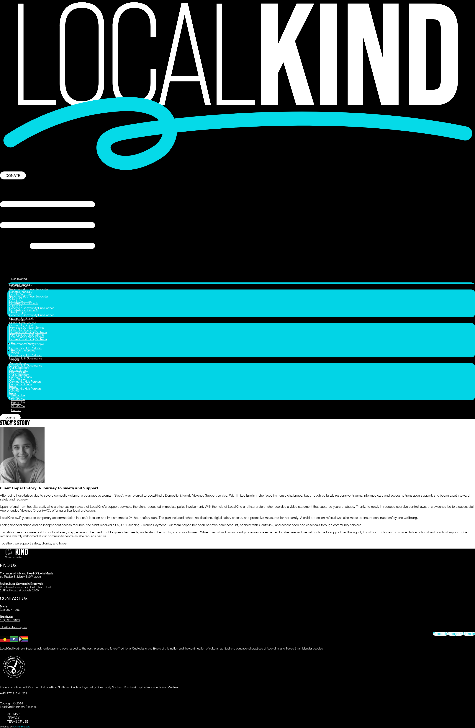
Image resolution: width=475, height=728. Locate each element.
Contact (14, 398)
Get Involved (19, 278)
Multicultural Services (22, 323)
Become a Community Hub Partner (31, 308)
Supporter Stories (20, 384)
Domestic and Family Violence (28, 339)
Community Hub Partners (25, 348)
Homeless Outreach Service (26, 334)
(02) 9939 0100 (10, 620)
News (13, 393)
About (15, 359)
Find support (19, 319)
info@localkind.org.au (13, 627)
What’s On (18, 406)
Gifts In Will (16, 305)
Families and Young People (26, 344)
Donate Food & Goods (23, 310)
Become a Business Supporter (28, 289)
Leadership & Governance (25, 358)
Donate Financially (20, 291)
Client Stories (17, 379)
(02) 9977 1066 (10, 609)
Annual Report (18, 363)
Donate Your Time (20, 301)
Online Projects (21, 726)
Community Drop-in (21, 325)
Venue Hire (18, 395)
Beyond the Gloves (23, 350)
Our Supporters (19, 374)
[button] (237, 225)
